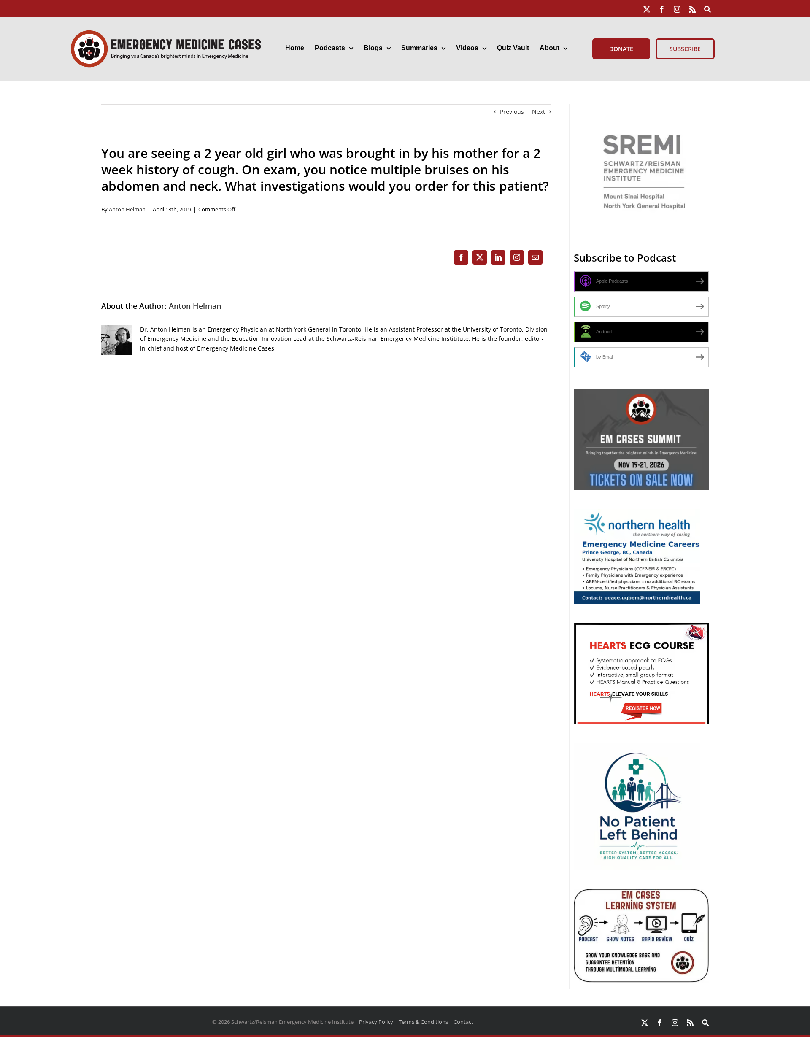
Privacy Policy (376, 1022)
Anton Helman (127, 209)
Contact (463, 1022)
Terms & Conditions (423, 1022)
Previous (512, 112)
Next (538, 112)
